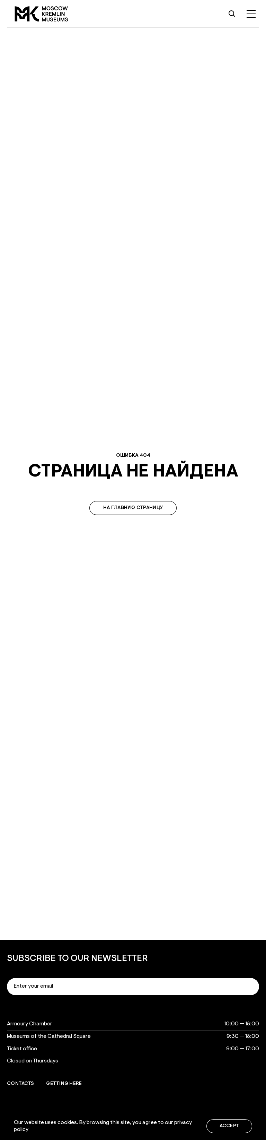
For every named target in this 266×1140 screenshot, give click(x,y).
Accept (229, 1126)
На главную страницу (133, 508)
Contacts (20, 1083)
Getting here (64, 1083)
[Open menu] (251, 14)
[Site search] (232, 14)
